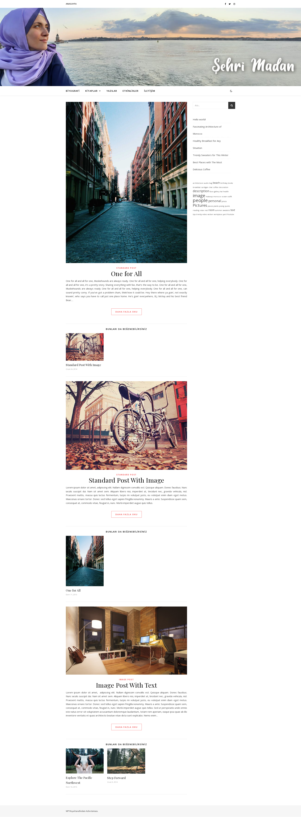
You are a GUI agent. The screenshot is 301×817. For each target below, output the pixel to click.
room (211, 210)
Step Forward (116, 778)
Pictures (200, 205)
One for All (126, 273)
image (199, 195)
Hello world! (199, 119)
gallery (216, 191)
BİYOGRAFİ (73, 90)
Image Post (126, 679)
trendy (199, 214)
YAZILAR (111, 90)
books (230, 183)
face (211, 191)
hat (221, 191)
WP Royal (70, 811)
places (210, 206)
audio (206, 183)
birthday (223, 183)
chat (210, 187)
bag (210, 183)
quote (227, 206)
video (204, 214)
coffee (215, 187)
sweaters (226, 210)
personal (214, 201)
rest (206, 210)
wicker (210, 214)
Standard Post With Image (83, 365)
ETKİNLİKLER (130, 90)
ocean (224, 196)
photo (224, 201)
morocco (217, 196)
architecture (198, 183)
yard (225, 214)
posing (221, 206)
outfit (229, 196)
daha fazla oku (126, 311)
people (200, 200)
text (232, 210)
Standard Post (126, 268)
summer (218, 210)
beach (216, 182)
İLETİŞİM (149, 90)
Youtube (230, 214)
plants (216, 206)
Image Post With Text (126, 685)
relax (202, 210)
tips (194, 214)
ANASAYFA (71, 4)
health (226, 191)
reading (196, 210)
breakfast (197, 187)
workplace (218, 214)
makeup (209, 196)
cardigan (204, 187)
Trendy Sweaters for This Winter (210, 155)
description (201, 191)
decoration (223, 187)
